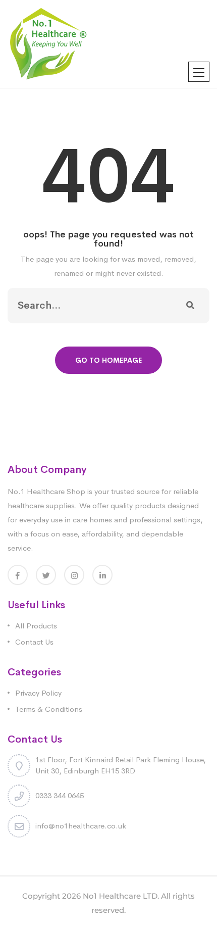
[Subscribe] (190, 305)
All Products (36, 625)
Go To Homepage (108, 360)
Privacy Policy (38, 693)
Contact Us (34, 642)
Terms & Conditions (48, 709)
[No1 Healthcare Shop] (48, 43)
